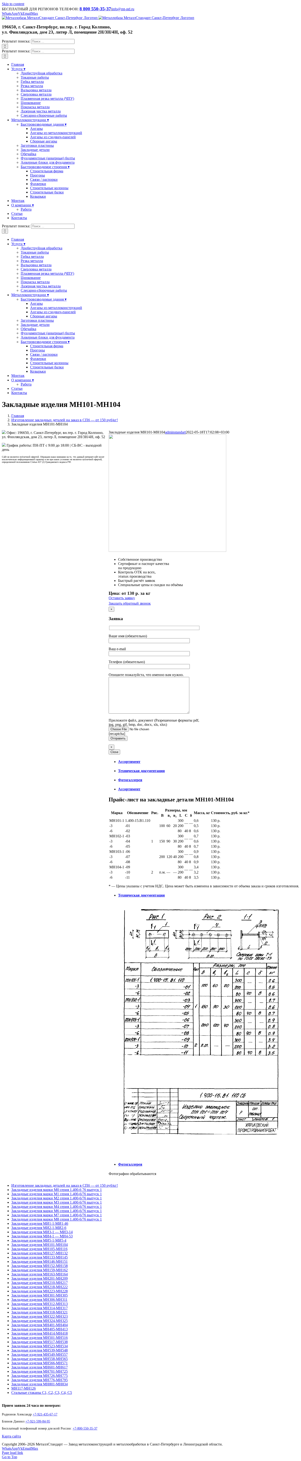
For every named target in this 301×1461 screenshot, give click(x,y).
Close (114, 752)
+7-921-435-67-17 (45, 1414)
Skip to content (13, 4)
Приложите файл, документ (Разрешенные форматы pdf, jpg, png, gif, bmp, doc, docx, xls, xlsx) (154, 722)
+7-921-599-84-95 (37, 1421)
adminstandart (175, 432)
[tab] (208, 762)
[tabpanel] (204, 842)
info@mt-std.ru (123, 9)
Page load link (12, 1453)
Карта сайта (11, 1436)
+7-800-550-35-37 (85, 1428)
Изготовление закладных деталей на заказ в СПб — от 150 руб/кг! (64, 1185)
